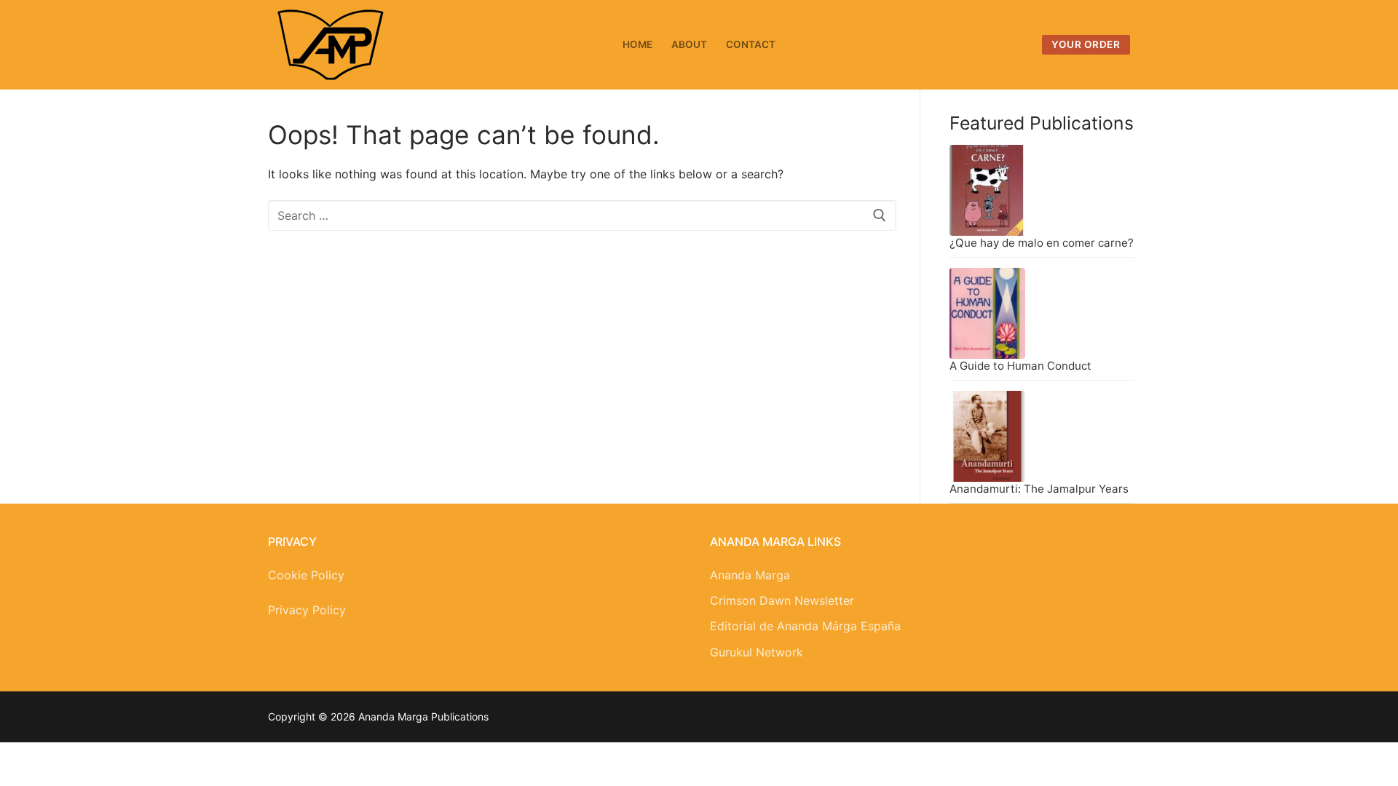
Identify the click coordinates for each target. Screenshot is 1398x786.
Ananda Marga (750, 575)
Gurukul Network (756, 652)
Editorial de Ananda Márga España (805, 626)
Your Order (1085, 44)
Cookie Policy (306, 575)
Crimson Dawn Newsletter (782, 600)
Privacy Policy (307, 610)
